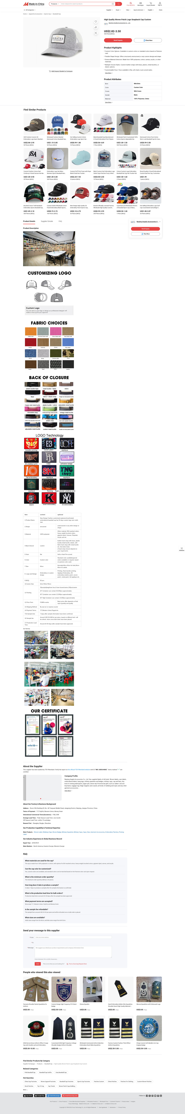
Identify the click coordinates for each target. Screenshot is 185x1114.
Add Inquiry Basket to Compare (61, 71)
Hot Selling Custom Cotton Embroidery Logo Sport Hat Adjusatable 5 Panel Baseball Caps (80, 138)
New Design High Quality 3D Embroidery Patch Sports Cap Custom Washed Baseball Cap (79, 207)
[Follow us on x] (150, 1096)
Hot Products (53, 1101)
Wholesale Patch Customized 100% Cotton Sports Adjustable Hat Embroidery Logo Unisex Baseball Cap (127, 138)
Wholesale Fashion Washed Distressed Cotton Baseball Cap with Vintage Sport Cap (56, 138)
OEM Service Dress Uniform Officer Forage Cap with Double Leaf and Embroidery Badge (35, 1045)
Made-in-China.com (84, 1103)
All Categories (30, 10)
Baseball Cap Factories (66, 1081)
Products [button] (54, 4)
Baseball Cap (57, 14)
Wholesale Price (104, 1101)
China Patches (112, 1081)
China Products (63, 1101)
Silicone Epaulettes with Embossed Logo (148, 1004)
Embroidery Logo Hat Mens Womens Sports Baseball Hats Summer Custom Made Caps (56, 172)
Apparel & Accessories (35, 14)
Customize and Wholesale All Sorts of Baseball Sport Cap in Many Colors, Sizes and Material (127, 207)
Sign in (160, 5)
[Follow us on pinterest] (158, 1096)
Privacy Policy (122, 1107)
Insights (133, 1101)
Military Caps (78, 832)
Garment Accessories (98, 832)
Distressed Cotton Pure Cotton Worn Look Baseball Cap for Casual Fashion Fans (150, 138)
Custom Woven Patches (144, 1081)
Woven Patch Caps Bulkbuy (67, 1086)
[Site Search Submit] (118, 4)
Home (25, 14)
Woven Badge (57, 832)
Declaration (113, 1107)
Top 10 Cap (40, 1086)
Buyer (117, 10)
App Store (28, 1096)
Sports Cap (47, 14)
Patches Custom (99, 1081)
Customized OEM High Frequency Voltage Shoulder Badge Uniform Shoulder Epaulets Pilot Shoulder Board (63, 1045)
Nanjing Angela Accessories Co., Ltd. (119, 23)
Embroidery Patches (111, 832)
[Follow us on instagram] (152, 1096)
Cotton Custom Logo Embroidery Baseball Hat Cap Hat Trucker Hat (127, 172)
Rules (160, 10)
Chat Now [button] (149, 40)
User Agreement (103, 1107)
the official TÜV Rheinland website (79, 770)
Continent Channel (115, 1101)
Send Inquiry (118, 40)
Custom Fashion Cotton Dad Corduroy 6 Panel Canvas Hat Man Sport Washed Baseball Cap (34, 172)
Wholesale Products (92, 1101)
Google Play (39, 1096)
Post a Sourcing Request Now (77, 964)
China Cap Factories (31, 1081)
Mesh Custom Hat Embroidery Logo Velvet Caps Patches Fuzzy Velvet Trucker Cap (104, 172)
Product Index (125, 1101)
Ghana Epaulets (84, 1004)
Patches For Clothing (127, 1081)
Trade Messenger (54, 1096)
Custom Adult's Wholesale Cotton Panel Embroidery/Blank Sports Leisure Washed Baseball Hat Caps (57, 207)
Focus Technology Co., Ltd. (79, 1107)
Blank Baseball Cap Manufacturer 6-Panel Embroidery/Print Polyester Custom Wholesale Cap (103, 138)
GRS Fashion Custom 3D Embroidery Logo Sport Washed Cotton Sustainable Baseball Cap (33, 138)
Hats (88, 832)
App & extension (138, 10)
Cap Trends (51, 1086)
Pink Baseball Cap (30, 1072)
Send (37, 964)
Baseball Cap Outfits (45, 1072)
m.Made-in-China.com (97, 1103)
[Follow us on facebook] (147, 1096)
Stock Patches (29, 1086)
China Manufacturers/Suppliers (77, 1101)
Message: (31, 948)
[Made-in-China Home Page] (33, 4)
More (24, 1090)
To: (33, 942)
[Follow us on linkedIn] (161, 1096)
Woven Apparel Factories (48, 1081)
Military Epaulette (67, 832)
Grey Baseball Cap (61, 1072)
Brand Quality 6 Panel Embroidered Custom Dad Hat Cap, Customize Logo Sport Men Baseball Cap (150, 172)
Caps (84, 832)
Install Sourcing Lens (71, 1096)
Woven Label (38, 832)
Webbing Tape (47, 832)
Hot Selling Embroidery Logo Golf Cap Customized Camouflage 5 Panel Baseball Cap (150, 207)
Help (127, 10)
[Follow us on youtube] (155, 1096)
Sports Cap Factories (83, 1081)
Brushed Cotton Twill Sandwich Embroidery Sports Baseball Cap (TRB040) (33, 207)
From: (32, 937)
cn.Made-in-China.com (110, 1103)
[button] (113, 4)
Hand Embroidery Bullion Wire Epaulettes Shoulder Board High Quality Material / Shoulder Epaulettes (120, 1006)
